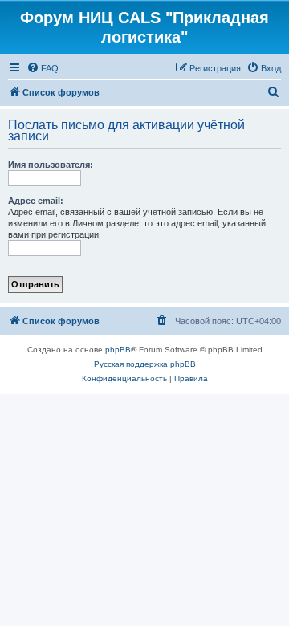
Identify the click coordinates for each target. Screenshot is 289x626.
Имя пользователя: (50, 164)
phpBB (118, 349)
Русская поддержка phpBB (145, 364)
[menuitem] (42, 68)
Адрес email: (35, 200)
